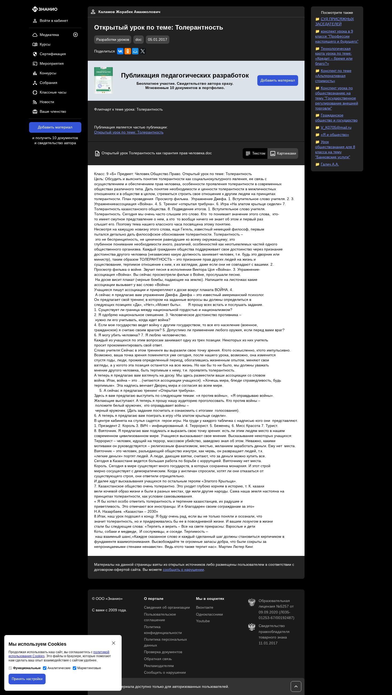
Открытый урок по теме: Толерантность (128, 132)
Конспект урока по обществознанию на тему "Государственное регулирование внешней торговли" (336, 98)
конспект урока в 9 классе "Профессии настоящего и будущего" (336, 36)
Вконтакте (204, 607)
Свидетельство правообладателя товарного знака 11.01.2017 (274, 634)
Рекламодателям (159, 666)
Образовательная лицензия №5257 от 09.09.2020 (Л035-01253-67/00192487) (276, 609)
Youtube (203, 621)
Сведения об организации (167, 607)
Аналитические (59, 668)
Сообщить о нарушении (165, 672)
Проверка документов (163, 652)
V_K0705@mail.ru (336, 128)
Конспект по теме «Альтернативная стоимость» (333, 76)
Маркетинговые (89, 668)
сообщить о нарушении (183, 570)
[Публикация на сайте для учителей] (103, 80)
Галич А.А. (330, 164)
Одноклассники (209, 614)
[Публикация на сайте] (77, 35)
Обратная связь (158, 659)
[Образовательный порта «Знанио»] (43, 11)
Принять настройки (27, 679)
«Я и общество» (335, 135)
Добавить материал (55, 127)
